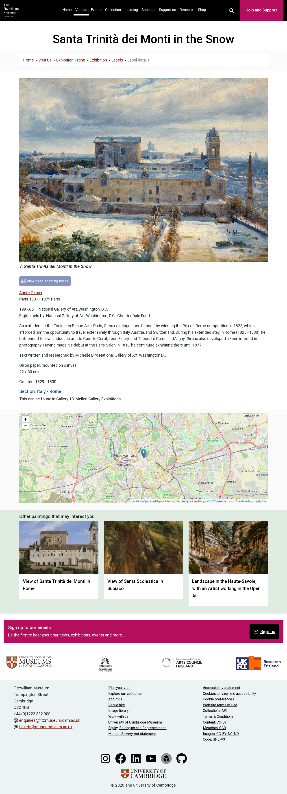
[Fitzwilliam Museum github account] (181, 758)
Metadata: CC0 (214, 728)
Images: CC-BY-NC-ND (221, 734)
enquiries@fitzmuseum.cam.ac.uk (49, 720)
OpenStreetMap (152, 501)
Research (187, 10)
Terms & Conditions (218, 716)
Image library (118, 710)
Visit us (81, 10)
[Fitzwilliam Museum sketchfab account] (166, 758)
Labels (117, 60)
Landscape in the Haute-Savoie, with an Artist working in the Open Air (226, 589)
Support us (167, 10)
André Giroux (30, 292)
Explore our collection (125, 693)
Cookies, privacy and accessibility (229, 693)
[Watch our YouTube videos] (151, 758)
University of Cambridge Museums (135, 722)
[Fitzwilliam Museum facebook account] (121, 758)
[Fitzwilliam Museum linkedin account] (136, 758)
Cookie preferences (218, 699)
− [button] (25, 426)
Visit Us (45, 60)
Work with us (118, 716)
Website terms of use (220, 705)
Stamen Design (197, 501)
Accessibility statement (221, 688)
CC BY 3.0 (213, 501)
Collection (113, 10)
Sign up (267, 631)
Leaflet (135, 501)
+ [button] (25, 419)
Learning (131, 10)
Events (96, 10)
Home (68, 9)
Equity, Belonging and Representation (137, 728)
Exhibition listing (70, 60)
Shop (202, 10)
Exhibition (98, 60)
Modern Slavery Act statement (132, 734)
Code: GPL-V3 (214, 739)
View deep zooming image (47, 281)
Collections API (215, 710)
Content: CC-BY (215, 722)
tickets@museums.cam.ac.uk (45, 726)
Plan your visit (119, 688)
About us (148, 10)
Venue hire (116, 705)
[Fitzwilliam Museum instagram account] (105, 758)
